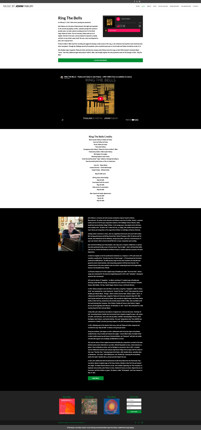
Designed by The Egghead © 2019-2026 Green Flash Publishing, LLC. (71, 422)
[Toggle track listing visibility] (140, 26)
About (149, 6)
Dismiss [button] (132, 428)
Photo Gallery (163, 6)
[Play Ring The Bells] (118, 19)
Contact (195, 6)
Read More (95, 378)
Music (143, 6)
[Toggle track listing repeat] (124, 26)
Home (138, 6)
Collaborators (186, 6)
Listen (127, 428)
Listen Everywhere (100, 60)
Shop (154, 6)
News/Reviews (174, 6)
